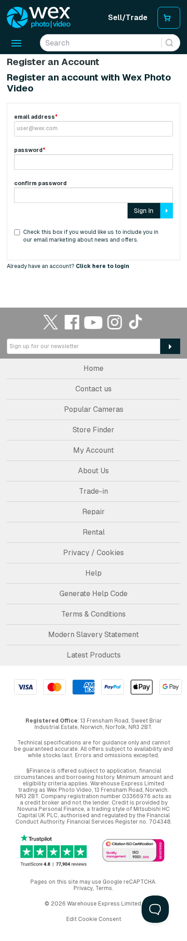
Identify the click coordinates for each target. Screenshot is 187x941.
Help (93, 573)
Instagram (115, 321)
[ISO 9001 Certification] (133, 851)
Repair (93, 511)
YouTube (93, 321)
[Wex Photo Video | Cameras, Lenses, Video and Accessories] (38, 18)
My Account (93, 450)
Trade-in (93, 491)
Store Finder (93, 429)
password (29, 150)
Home (93, 368)
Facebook (72, 321)
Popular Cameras (93, 409)
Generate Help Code (93, 593)
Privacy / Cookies (93, 552)
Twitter (51, 321)
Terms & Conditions (93, 614)
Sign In (143, 210)
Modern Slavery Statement (93, 634)
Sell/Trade (128, 17)
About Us (93, 470)
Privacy (83, 888)
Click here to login (102, 266)
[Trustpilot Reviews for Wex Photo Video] (53, 850)
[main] (93, 167)
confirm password (40, 183)
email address (36, 117)
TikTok (136, 321)
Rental (94, 532)
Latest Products (94, 655)
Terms (103, 888)
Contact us (93, 388)
